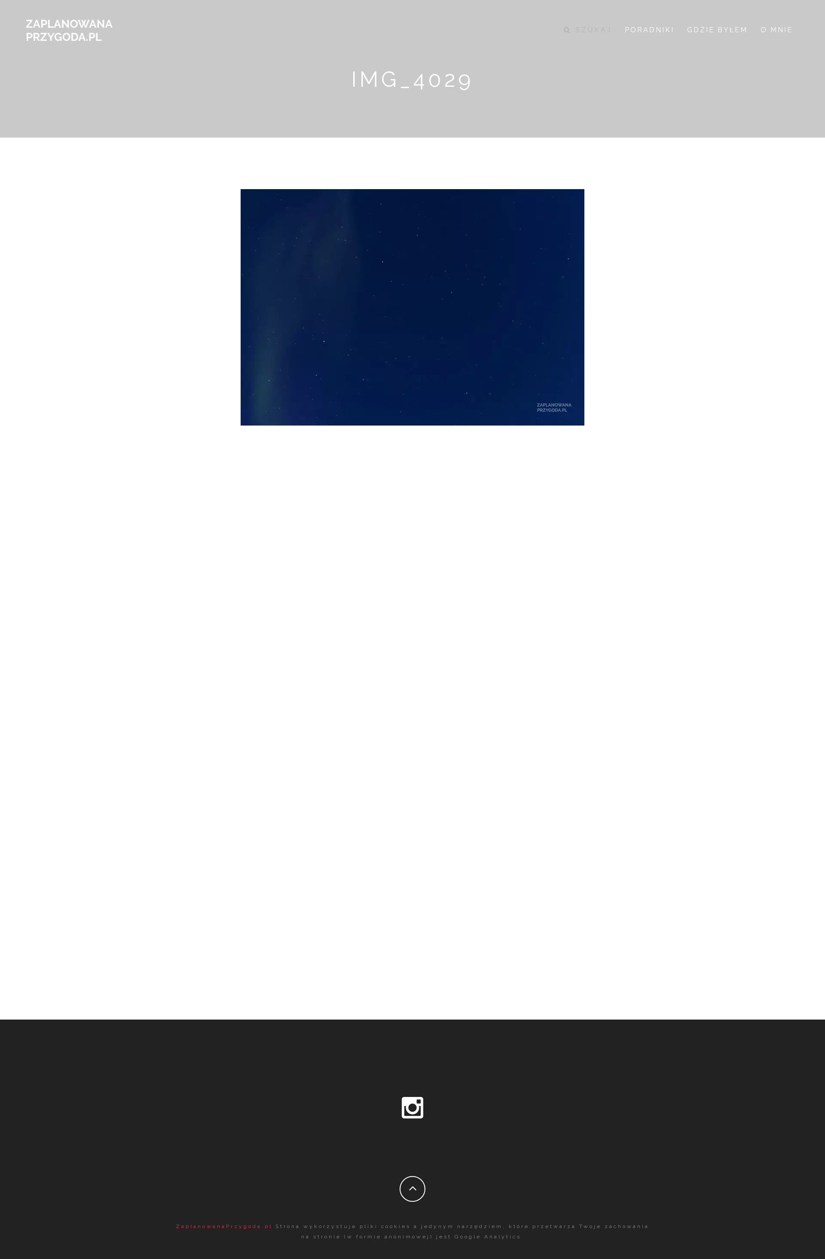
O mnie (777, 30)
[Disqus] (412, 629)
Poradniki (649, 30)
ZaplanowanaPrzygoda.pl (224, 1226)
